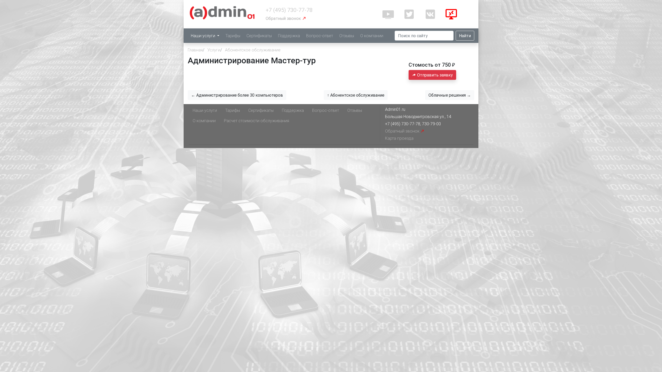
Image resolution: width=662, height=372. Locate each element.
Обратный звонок (284, 18)
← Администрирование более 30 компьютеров (237, 95)
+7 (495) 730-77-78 (289, 10)
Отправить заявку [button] (434, 75)
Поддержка (289, 35)
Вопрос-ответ (319, 35)
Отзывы (346, 35)
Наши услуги (203, 35)
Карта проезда (399, 138)
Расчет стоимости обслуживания (256, 120)
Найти (465, 35)
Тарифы (232, 35)
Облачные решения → (449, 95)
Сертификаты (259, 35)
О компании (371, 35)
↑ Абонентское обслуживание (355, 95)
